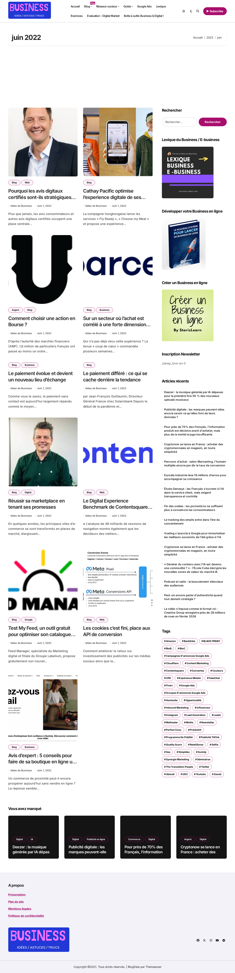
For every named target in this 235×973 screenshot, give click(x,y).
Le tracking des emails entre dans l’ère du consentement (192, 521)
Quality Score (174, 744)
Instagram (172, 714)
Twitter (205, 766)
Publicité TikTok (210, 737)
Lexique (161, 6)
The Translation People (179, 766)
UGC (185, 774)
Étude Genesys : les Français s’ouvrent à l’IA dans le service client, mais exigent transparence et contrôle (194, 492)
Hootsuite (172, 700)
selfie (215, 744)
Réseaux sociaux (106, 6)
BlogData (134, 967)
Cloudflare (172, 663)
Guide (127, 6)
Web (27, 182)
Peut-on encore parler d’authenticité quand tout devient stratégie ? (193, 597)
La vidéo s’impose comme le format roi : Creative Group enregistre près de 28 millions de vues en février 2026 (194, 612)
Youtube (201, 774)
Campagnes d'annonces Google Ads (187, 655)
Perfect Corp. (174, 729)
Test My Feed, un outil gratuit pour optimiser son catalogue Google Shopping (39, 634)
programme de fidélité (179, 737)
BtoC (182, 648)
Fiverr (169, 685)
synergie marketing (177, 759)
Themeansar (154, 967)
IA (32, 839)
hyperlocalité (193, 700)
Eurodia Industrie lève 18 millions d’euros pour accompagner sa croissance (195, 477)
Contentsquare (175, 670)
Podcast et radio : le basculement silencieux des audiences (193, 583)
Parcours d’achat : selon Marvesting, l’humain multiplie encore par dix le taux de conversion (195, 463)
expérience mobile (190, 678)
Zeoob (217, 774)
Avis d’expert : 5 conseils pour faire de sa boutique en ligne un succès (41, 762)
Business (104, 310)
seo (168, 751)
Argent (15, 310)
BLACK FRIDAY (211, 641)
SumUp (202, 751)
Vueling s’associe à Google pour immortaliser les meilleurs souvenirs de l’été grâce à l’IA (194, 535)
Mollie (189, 722)
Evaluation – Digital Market (103, 16)
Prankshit (195, 729)
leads (217, 714)
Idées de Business (21, 205)
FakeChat (214, 678)
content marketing (198, 663)
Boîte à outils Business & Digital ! (144, 16)
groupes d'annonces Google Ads (185, 692)
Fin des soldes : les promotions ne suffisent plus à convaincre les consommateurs (193, 508)
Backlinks (189, 641)
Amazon (171, 641)
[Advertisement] (117, 77)
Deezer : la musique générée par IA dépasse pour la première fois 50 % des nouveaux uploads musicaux (193, 395)
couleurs (217, 670)
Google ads (188, 685)
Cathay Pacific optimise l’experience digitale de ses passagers (112, 197)
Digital (28, 492)
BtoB (169, 648)
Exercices (77, 16)
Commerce (134, 839)
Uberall (170, 774)
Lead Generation (196, 714)
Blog (89, 5)
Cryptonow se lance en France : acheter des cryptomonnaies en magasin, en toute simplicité (193, 447)
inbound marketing (177, 707)
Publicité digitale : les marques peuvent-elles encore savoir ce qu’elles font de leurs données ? (194, 413)
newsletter (207, 722)
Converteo (198, 670)
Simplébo (184, 751)
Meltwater (172, 722)
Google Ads (144, 6)
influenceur (203, 707)
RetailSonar (197, 744)
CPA (168, 678)
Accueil (75, 6)
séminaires (203, 759)
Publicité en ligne (96, 839)
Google (29, 619)
